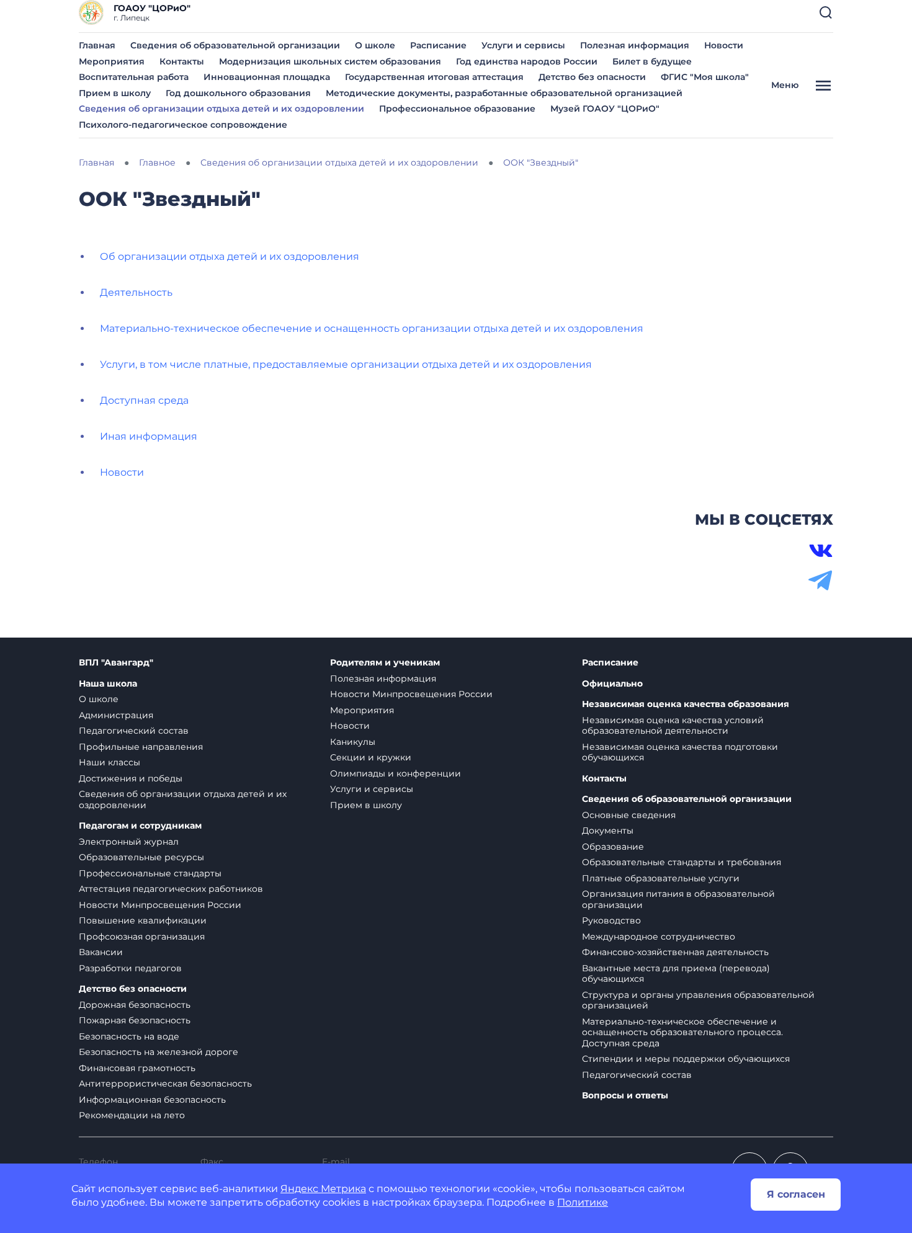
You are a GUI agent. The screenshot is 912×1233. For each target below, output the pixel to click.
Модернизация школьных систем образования (330, 61)
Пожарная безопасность (134, 1020)
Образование (613, 846)
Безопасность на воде (129, 1036)
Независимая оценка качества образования (685, 704)
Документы (607, 830)
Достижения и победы (130, 778)
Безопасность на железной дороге (158, 1051)
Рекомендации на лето (132, 1115)
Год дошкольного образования (238, 93)
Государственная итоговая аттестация (434, 76)
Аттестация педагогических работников (171, 888)
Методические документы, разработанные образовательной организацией (504, 93)
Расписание (438, 45)
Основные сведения (629, 815)
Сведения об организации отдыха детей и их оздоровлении (221, 108)
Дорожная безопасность (134, 1004)
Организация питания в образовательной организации (678, 899)
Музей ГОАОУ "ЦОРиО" (604, 108)
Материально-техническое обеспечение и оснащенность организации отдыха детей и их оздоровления (371, 328)
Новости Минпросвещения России (160, 904)
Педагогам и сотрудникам (140, 826)
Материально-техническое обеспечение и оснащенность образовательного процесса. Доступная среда (682, 1032)
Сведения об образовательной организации (235, 45)
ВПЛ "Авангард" (116, 662)
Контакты (181, 61)
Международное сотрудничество (658, 936)
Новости (723, 45)
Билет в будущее (652, 61)
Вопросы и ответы (625, 1095)
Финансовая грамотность (137, 1068)
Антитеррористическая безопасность (165, 1083)
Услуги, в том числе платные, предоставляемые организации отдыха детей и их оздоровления (346, 364)
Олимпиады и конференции (395, 773)
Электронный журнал (129, 841)
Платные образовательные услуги (661, 878)
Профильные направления (141, 746)
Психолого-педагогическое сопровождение (183, 124)
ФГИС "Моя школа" (705, 76)
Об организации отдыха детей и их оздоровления (229, 256)
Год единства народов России (526, 61)
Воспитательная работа (134, 76)
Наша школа (108, 684)
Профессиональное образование (457, 108)
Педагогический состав (134, 730)
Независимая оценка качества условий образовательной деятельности (673, 725)
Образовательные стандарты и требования (681, 862)
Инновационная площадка (266, 76)
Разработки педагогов (130, 968)
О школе (375, 45)
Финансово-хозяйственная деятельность (675, 952)
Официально (612, 684)
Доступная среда (144, 400)
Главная (97, 45)
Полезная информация (634, 45)
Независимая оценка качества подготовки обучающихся (680, 752)
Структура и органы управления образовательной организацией (698, 1000)
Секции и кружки (370, 757)
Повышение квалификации (143, 920)
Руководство (611, 920)
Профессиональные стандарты (150, 873)
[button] (825, 12)
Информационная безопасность (152, 1099)
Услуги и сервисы (523, 45)
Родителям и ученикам (385, 662)
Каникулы (352, 741)
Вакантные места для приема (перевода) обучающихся (676, 974)
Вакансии (101, 952)
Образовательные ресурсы (141, 857)
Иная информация (148, 436)
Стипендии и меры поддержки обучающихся (686, 1058)
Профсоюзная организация (142, 936)
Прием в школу (115, 93)
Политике (582, 1202)
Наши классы (109, 762)
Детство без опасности (592, 76)
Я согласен (796, 1194)
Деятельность (136, 292)
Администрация (116, 715)
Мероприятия (112, 61)
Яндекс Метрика (323, 1189)
